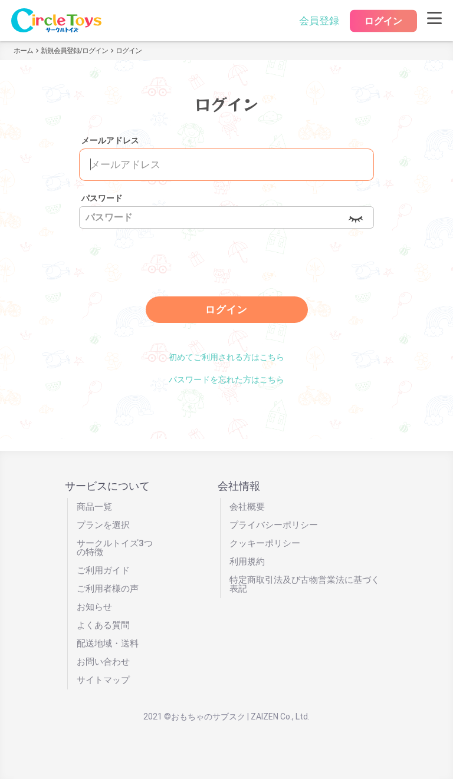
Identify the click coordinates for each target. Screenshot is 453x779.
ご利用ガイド (103, 570)
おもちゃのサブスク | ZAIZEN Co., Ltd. (240, 716)
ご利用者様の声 (108, 588)
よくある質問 (103, 625)
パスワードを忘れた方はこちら (226, 379)
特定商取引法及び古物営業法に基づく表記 (304, 584)
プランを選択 (103, 525)
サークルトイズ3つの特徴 (115, 547)
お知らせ (94, 607)
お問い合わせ (103, 661)
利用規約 (247, 561)
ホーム (23, 50)
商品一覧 (94, 506)
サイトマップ (103, 680)
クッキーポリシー (264, 543)
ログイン (383, 21)
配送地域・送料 (108, 643)
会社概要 (247, 506)
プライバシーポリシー (273, 525)
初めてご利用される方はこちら (226, 357)
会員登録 (319, 21)
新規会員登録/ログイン (74, 50)
